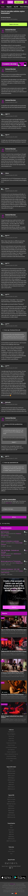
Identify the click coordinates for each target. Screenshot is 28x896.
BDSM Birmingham (11, 771)
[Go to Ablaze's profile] (2, 174)
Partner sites (11, 847)
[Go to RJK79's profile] (25, 551)
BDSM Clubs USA (11, 815)
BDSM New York (11, 797)
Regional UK (9, 766)
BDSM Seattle (11, 812)
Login (10, 2)
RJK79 (3, 553)
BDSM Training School (11, 841)
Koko (11, 853)
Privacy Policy (11, 740)
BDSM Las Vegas (11, 801)
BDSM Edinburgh (11, 780)
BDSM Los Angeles (11, 799)
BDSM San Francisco (11, 803)
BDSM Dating (11, 836)
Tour (8, 734)
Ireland (14, 766)
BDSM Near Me (11, 838)
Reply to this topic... (9, 509)
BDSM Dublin (11, 784)
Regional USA (11, 795)
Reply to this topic (14, 24)
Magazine (9, 6)
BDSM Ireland (11, 782)
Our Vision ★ (15, 754)
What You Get (7, 754)
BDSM (11, 825)
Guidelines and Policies (11, 742)
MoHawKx (8, 402)
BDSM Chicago (11, 810)
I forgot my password (11, 751)
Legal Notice (11, 738)
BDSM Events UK (11, 789)
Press (11, 760)
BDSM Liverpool (11, 775)
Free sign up (18, 2)
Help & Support (11, 731)
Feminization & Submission (7, 569)
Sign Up (14, 607)
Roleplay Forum (19, 563)
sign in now (8, 502)
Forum (2, 6)
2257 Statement (11, 749)
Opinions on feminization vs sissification (10, 541)
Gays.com (11, 849)
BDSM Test (11, 832)
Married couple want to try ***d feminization (11, 561)
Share (14, 517)
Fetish (11, 827)
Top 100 (16, 6)
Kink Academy (14, 19)
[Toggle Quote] (3, 330)
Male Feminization (5, 532)
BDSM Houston (11, 808)
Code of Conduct (11, 745)
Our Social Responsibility (11, 758)
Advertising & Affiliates (11, 756)
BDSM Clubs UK (11, 786)
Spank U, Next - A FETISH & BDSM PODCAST (11, 866)
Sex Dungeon (11, 829)
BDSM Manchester (11, 773)
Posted (11, 31)
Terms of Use (11, 736)
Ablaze (7, 173)
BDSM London (11, 768)
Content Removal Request (11, 747)
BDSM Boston (11, 806)
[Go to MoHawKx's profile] (2, 403)
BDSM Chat (11, 834)
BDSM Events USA (11, 817)
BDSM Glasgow (11, 777)
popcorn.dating (11, 851)
